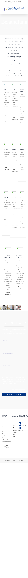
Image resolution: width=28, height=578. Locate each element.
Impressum (24, 428)
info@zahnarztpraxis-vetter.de (14, 2)
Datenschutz (24, 425)
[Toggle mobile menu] (25, 12)
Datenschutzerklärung (20, 333)
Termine (23, 422)
